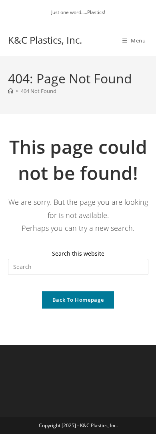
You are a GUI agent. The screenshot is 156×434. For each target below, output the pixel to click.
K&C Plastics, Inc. (45, 39)
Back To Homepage (78, 299)
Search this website (78, 253)
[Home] (10, 91)
